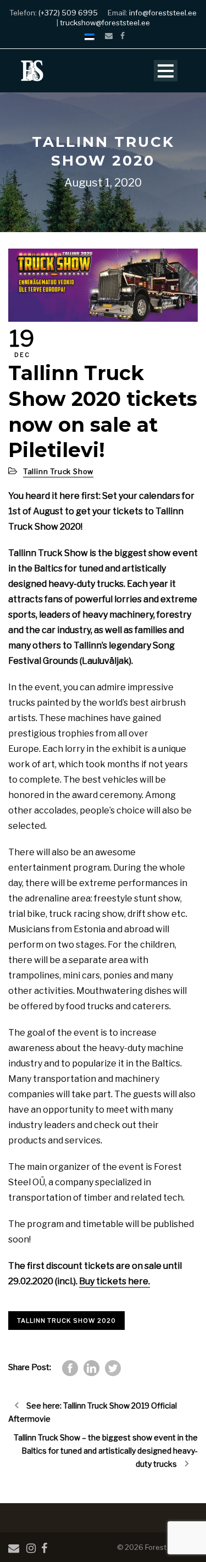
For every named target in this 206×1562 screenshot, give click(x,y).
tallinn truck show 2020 (66, 1320)
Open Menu (165, 70)
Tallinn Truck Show (58, 471)
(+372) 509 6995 (68, 12)
